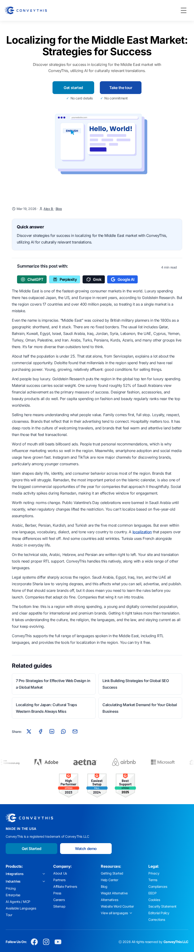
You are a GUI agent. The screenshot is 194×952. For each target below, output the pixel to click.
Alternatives (109, 900)
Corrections (156, 920)
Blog (59, 209)
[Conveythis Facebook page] (34, 941)
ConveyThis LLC (175, 942)
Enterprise (13, 895)
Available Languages (21, 908)
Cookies (154, 900)
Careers (59, 900)
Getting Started (112, 873)
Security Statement (162, 906)
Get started (73, 87)
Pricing (11, 888)
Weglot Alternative (114, 893)
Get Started (31, 848)
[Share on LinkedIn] (52, 731)
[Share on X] (29, 731)
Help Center (109, 880)
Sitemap (59, 906)
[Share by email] (75, 731)
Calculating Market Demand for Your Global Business (139, 708)
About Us (60, 873)
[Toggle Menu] (183, 10)
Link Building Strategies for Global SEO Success (135, 684)
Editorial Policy (158, 913)
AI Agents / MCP (18, 902)
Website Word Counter (117, 906)
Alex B (49, 209)
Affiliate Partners (65, 886)
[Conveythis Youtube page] (57, 941)
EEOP (152, 893)
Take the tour (120, 87)
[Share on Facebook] (40, 731)
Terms (152, 880)
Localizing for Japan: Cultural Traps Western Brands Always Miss (46, 708)
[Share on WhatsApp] (63, 731)
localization (142, 531)
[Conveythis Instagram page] (46, 941)
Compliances (157, 886)
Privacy (153, 873)
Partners (59, 880)
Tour (9, 915)
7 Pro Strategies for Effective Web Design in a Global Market (53, 684)
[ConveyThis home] (26, 10)
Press (57, 893)
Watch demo (86, 848)
